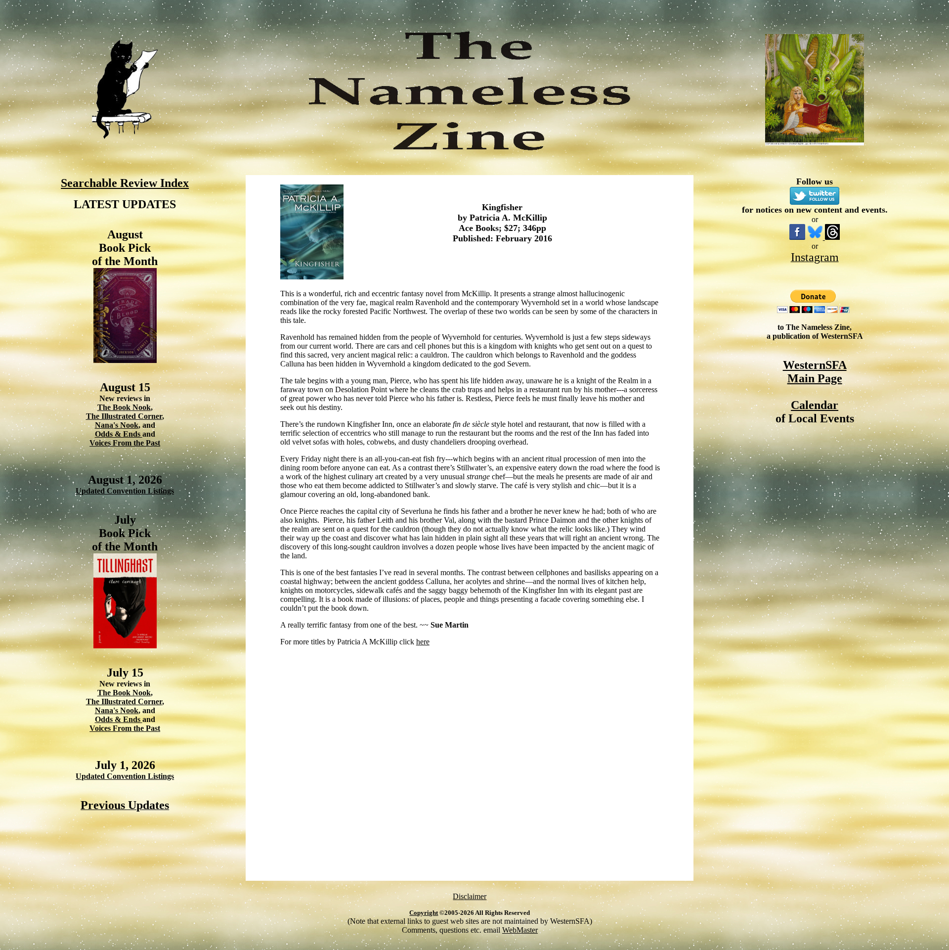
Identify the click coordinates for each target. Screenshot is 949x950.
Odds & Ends (118, 434)
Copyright (423, 912)
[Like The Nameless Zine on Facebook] (797, 237)
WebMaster (520, 930)
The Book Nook (124, 407)
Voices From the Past (124, 443)
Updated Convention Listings (125, 491)
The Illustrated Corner (124, 416)
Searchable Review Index (125, 183)
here (423, 641)
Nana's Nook (116, 425)
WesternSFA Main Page (815, 372)
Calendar (814, 405)
